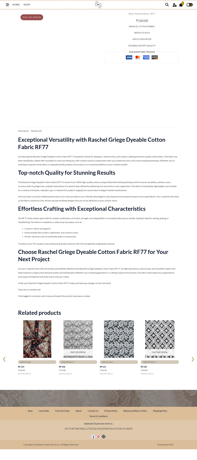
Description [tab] (23, 131)
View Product (67, 362)
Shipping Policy (160, 410)
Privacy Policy (110, 410)
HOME (16, 4)
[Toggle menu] (7, 4)
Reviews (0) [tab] (36, 131)
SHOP (26, 4)
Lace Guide (44, 410)
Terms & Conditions (99, 416)
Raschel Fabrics (142, 13)
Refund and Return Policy (135, 410)
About (79, 410)
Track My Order (62, 410)
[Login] (174, 4)
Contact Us (93, 410)
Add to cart (26, 362)
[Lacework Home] (98, 5)
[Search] (167, 4)
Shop (30, 410)
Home (131, 13)
